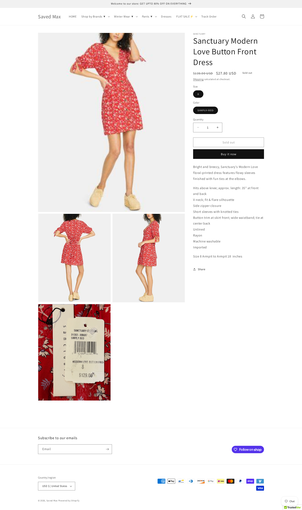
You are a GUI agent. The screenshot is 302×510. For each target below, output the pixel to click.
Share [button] (201, 269)
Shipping (198, 79)
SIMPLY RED (207, 111)
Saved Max (52, 500)
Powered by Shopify (69, 500)
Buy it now (228, 154)
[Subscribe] (107, 449)
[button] (95, 16)
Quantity (198, 119)
